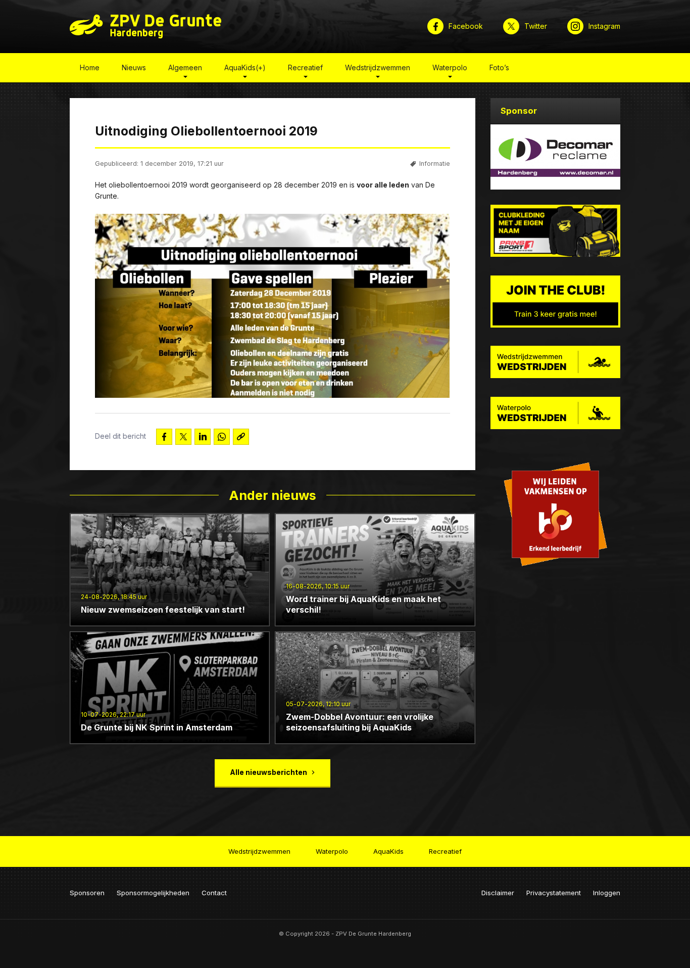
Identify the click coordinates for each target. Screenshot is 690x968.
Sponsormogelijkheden (153, 893)
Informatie (434, 163)
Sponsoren (87, 893)
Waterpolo (449, 67)
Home (90, 67)
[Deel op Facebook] (164, 437)
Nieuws (134, 67)
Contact (214, 893)
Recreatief (305, 67)
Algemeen (185, 67)
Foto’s (499, 67)
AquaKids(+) (245, 67)
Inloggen (606, 893)
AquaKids (388, 851)
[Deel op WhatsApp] (222, 437)
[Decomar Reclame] (555, 157)
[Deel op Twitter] (183, 437)
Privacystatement (553, 893)
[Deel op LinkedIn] (202, 437)
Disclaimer (497, 893)
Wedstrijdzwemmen (377, 67)
